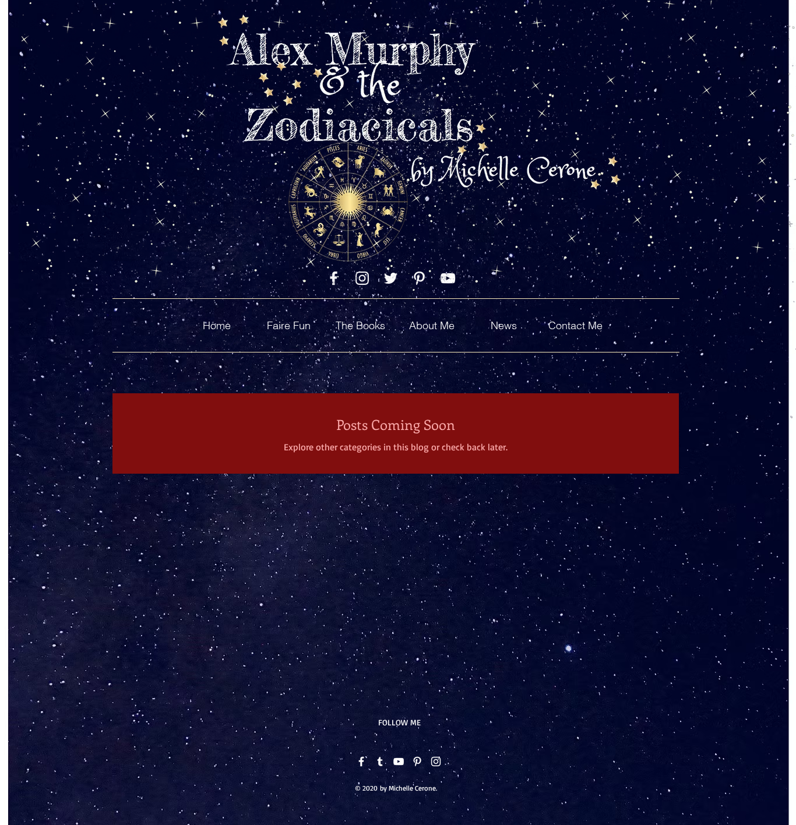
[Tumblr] (380, 761)
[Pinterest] (417, 761)
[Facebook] (361, 761)
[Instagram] (435, 761)
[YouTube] (398, 761)
